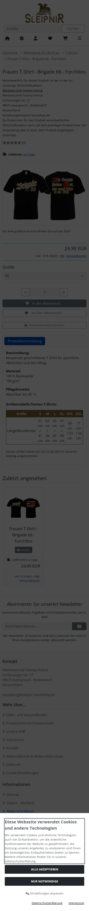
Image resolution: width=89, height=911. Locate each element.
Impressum (76, 903)
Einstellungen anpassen (46, 893)
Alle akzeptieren (44, 869)
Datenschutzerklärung (47, 903)
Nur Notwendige (44, 881)
